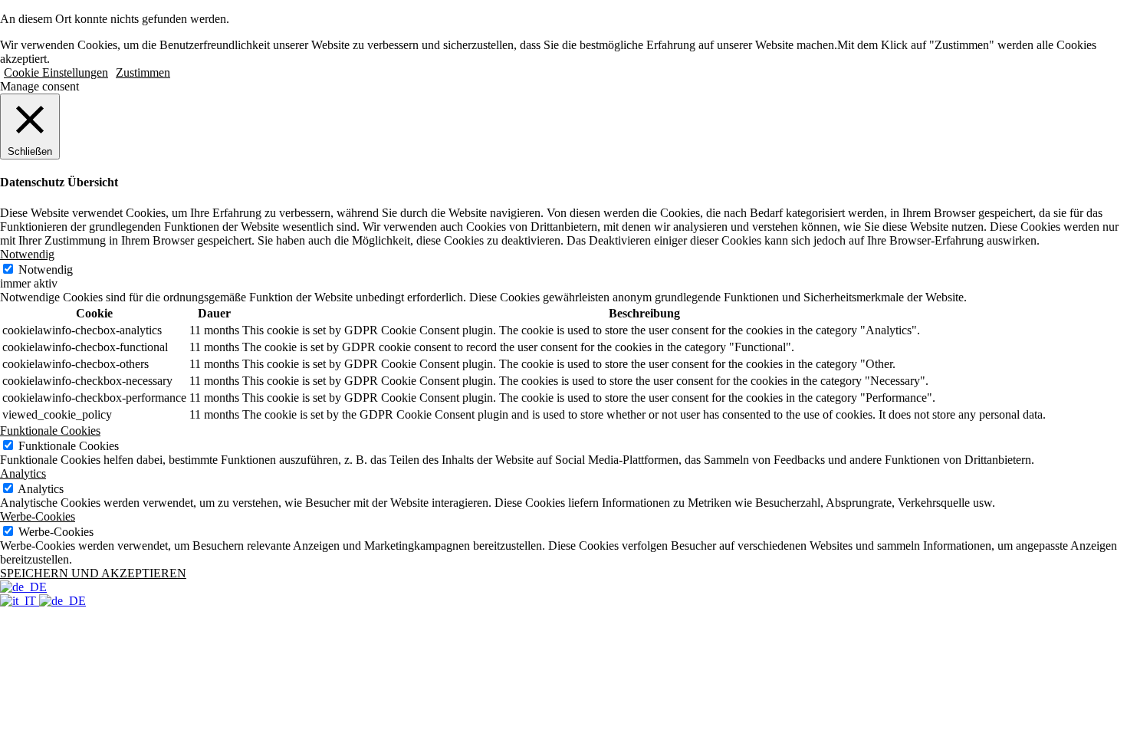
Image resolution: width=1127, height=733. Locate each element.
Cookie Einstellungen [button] (56, 72)
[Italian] (19, 600)
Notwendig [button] (27, 254)
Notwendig (45, 269)
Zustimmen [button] (143, 72)
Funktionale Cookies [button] (50, 430)
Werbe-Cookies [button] (37, 516)
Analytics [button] (23, 473)
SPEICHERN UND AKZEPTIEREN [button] (93, 573)
